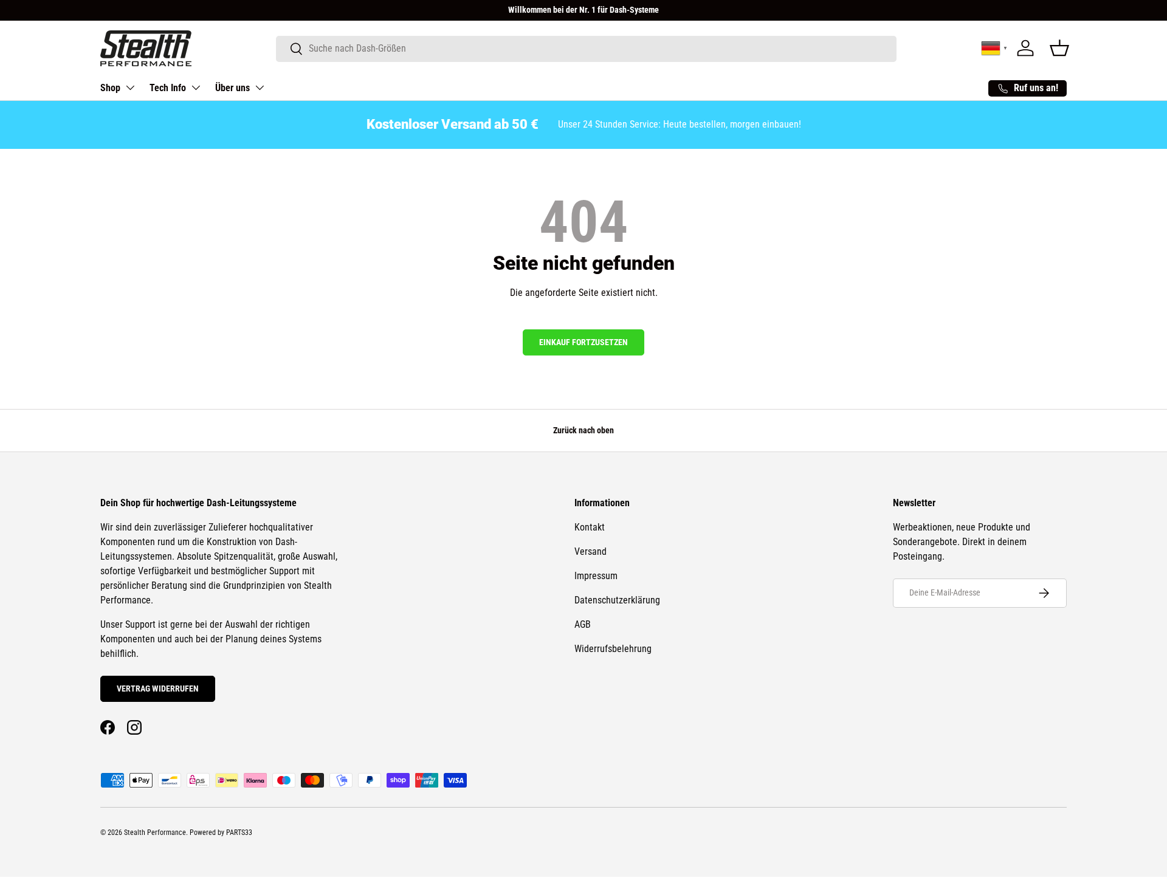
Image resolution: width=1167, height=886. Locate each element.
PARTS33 (239, 832)
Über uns (232, 88)
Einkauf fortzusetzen (583, 342)
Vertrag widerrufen (158, 688)
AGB (582, 624)
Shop (110, 88)
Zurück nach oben (583, 430)
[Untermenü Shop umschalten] (130, 87)
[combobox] (586, 48)
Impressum (596, 576)
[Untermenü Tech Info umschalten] (195, 87)
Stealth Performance (155, 832)
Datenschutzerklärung (617, 600)
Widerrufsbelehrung (613, 648)
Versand (590, 551)
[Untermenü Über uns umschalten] (259, 87)
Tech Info (168, 88)
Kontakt (589, 527)
